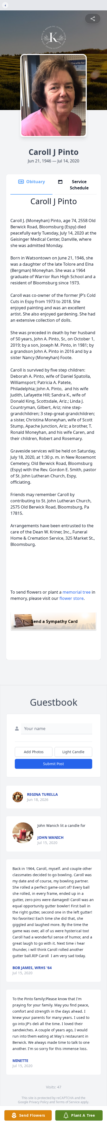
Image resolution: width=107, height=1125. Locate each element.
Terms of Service (68, 1102)
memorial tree (77, 592)
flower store (71, 598)
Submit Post (53, 763)
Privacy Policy (39, 1102)
